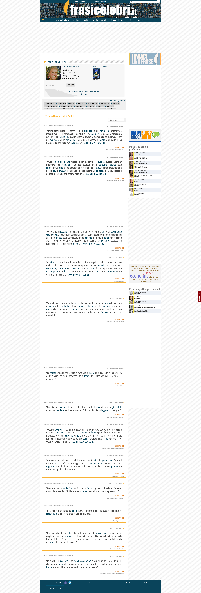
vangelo (75, 142)
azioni (107, 303)
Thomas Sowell (138, 170)
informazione (113, 417)
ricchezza (117, 250)
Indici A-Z (136, 20)
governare (107, 448)
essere (91, 372)
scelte (74, 539)
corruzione (67, 164)
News (109, 583)
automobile (116, 231)
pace (114, 322)
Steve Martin (137, 180)
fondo (49, 567)
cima (60, 564)
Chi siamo (91, 583)
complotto (104, 130)
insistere (60, 410)
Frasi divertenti (106, 20)
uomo (82, 306)
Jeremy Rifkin (138, 306)
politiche (105, 240)
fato (51, 542)
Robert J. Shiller (138, 152)
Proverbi (116, 20)
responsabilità (120, 322)
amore (51, 306)
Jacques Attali (138, 161)
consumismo (120, 281)
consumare (51, 268)
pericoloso (54, 140)
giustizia (64, 137)
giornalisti (117, 407)
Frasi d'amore (77, 20)
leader (97, 407)
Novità (146, 583)
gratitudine (65, 306)
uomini (102, 140)
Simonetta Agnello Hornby (141, 175)
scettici (67, 407)
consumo (103, 164)
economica (86, 561)
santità (97, 167)
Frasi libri (95, 20)
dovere (67, 271)
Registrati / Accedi (77, 1)
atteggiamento (96, 463)
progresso (121, 149)
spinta (53, 372)
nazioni (117, 476)
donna (90, 306)
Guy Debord (137, 310)
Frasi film (86, 20)
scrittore (79, 77)
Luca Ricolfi (137, 297)
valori (122, 250)
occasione (91, 268)
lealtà (105, 438)
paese (77, 303)
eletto (75, 243)
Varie (129, 20)
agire (110, 322)
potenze (83, 491)
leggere (104, 410)
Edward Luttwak (138, 292)
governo (113, 448)
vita (52, 262)
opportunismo (120, 448)
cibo (48, 234)
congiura (95, 133)
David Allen (137, 193)
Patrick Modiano (138, 184)
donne (67, 161)
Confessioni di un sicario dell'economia (61, 125)
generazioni (107, 306)
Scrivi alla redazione (127, 583)
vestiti (55, 234)
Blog (143, 20)
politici (114, 466)
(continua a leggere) (94, 142)
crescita (77, 561)
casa (104, 231)
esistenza (100, 170)
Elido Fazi (137, 166)
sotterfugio (51, 513)
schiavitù (67, 488)
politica (122, 476)
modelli (101, 265)
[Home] (100, 9)
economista (72, 77)
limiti (118, 549)
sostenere (64, 561)
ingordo (112, 164)
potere (122, 385)
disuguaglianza (107, 573)
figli (54, 170)
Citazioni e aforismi (63, 20)
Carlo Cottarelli (138, 301)
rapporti (50, 466)
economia (111, 149)
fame (106, 237)
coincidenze (100, 533)
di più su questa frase (115, 126)
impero (105, 312)
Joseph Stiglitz (138, 157)
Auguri (123, 20)
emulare (63, 170)
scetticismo (120, 417)
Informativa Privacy (55, 588)
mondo (59, 237)
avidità (101, 161)
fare (48, 271)
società (122, 180)
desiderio (69, 435)
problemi (88, 130)
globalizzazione (114, 498)
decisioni (59, 429)
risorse (49, 167)
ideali (116, 149)
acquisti (54, 271)
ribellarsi (63, 231)
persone (88, 237)
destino (114, 549)
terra (60, 167)
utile (95, 460)
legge (122, 521)
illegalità (118, 521)
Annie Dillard (138, 189)
